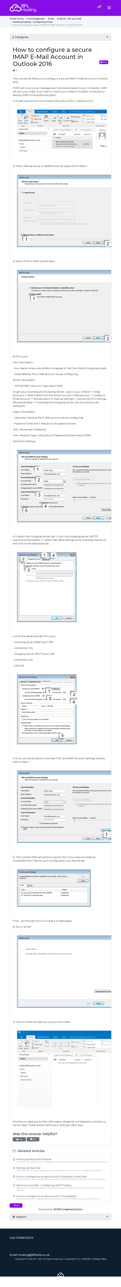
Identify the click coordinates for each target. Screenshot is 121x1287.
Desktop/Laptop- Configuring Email (32, 22)
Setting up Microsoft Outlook (61, 1160)
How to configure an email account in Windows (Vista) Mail (61, 1177)
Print (104, 62)
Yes (20, 1139)
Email (51, 18)
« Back (16, 1205)
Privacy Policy (100, 1259)
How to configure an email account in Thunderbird (58, 1197)
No (34, 1139)
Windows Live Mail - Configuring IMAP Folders (60, 1187)
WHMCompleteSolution (68, 1209)
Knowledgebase (36, 18)
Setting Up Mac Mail (59, 1169)
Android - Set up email (69, 18)
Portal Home (17, 18)
